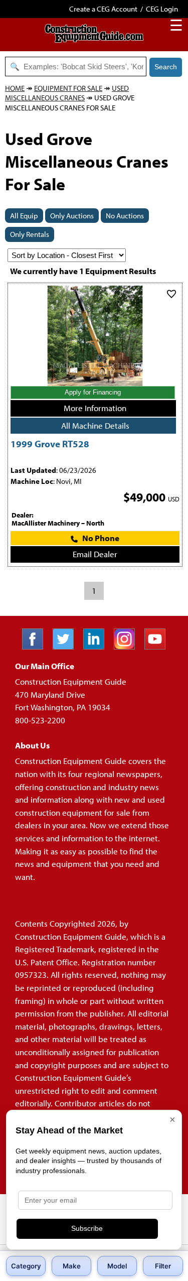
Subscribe (87, 1228)
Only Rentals (29, 234)
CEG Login (162, 9)
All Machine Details (95, 425)
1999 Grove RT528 (50, 443)
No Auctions (125, 215)
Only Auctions (72, 215)
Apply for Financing (93, 392)
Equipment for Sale (68, 88)
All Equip (24, 215)
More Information (95, 408)
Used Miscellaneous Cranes (67, 93)
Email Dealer (95, 554)
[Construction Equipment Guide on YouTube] (158, 646)
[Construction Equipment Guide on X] (67, 646)
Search (165, 67)
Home (15, 88)
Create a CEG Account (103, 9)
